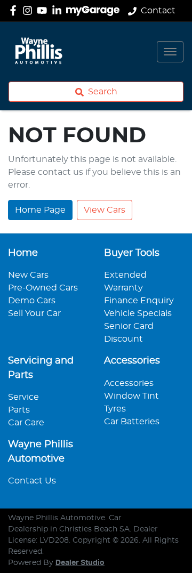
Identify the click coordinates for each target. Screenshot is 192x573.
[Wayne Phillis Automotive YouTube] (44, 10)
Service (23, 397)
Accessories (129, 383)
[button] (170, 51)
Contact (158, 10)
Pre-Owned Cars (43, 288)
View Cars (104, 210)
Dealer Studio (80, 563)
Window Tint (131, 396)
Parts (19, 410)
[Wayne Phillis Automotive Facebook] (15, 10)
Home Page (40, 210)
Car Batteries (131, 421)
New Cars (28, 275)
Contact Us (32, 481)
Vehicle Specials (138, 313)
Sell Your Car (34, 313)
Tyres (115, 409)
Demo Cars (31, 300)
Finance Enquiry (139, 300)
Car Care (26, 422)
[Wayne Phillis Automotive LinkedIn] (59, 10)
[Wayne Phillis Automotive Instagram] (29, 10)
